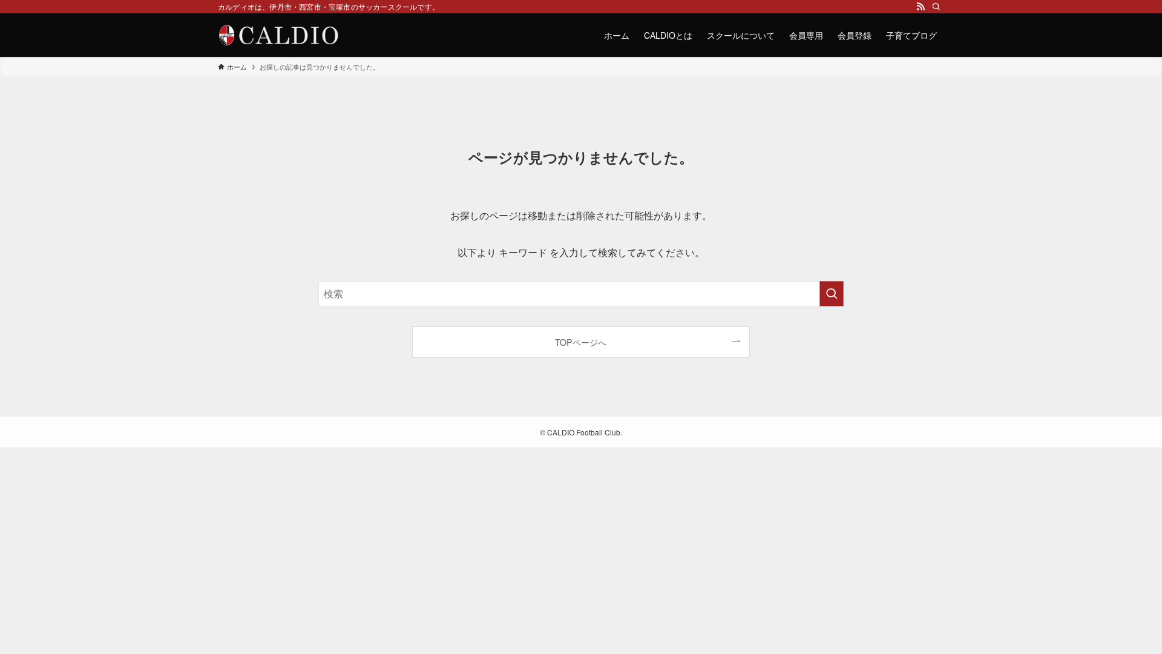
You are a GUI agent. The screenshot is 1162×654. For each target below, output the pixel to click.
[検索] (936, 6)
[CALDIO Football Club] (278, 35)
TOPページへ (580, 341)
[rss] (920, 6)
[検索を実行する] (831, 293)
